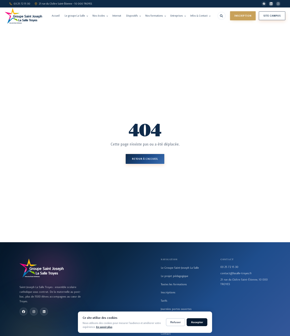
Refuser (175, 322)
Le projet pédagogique (174, 276)
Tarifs (164, 300)
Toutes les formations (174, 284)
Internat (116, 15)
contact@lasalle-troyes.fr (236, 273)
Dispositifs (132, 15)
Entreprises (176, 15)
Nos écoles (99, 15)
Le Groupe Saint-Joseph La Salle (180, 267)
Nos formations (154, 15)
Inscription (243, 15)
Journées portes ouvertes (176, 309)
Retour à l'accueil (145, 158)
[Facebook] (264, 3)
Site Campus (272, 15)
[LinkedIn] (271, 3)
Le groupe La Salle (75, 15)
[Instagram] (278, 3)
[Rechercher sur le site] (221, 16)
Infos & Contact (199, 15)
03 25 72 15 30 (229, 266)
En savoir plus (104, 327)
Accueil (56, 15)
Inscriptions (168, 292)
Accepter (197, 322)
